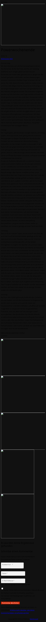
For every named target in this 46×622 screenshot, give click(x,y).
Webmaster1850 (7, 59)
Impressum (34, 619)
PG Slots (4, 2)
